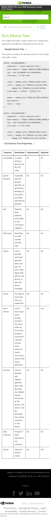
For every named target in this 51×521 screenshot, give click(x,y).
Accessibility (11, 511)
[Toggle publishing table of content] (43, 27)
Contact (42, 511)
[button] (2, 49)
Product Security (28, 511)
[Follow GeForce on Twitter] (21, 493)
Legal (43, 508)
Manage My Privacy (28, 508)
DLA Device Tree (25, 27)
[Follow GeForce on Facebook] (13, 493)
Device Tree (12, 27)
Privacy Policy (10, 508)
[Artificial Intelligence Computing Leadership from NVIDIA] (24, 3)
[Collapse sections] (38, 27)
